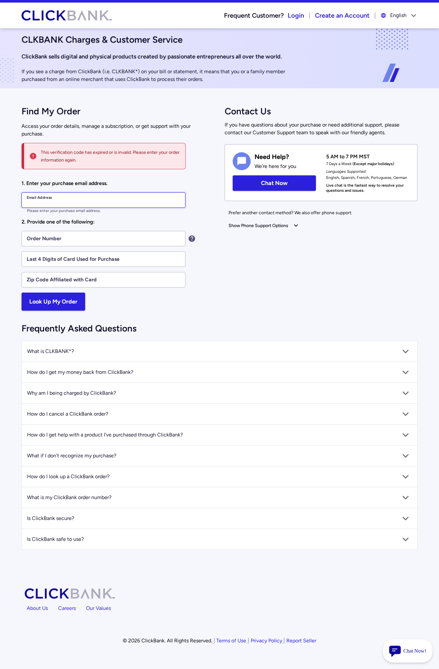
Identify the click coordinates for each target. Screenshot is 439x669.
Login (296, 15)
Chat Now (274, 183)
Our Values (98, 608)
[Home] (67, 15)
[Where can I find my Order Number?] (192, 238)
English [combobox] (398, 15)
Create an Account (342, 15)
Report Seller (301, 641)
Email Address (39, 197)
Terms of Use (231, 641)
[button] (219, 351)
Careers (67, 608)
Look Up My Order (53, 301)
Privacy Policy (266, 641)
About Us (37, 608)
